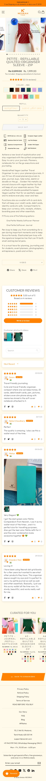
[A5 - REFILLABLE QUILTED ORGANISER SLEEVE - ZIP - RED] (25, 661)
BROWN (17, 89)
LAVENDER (34, 89)
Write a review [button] (23, 320)
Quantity (23, 115)
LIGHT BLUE (40, 89)
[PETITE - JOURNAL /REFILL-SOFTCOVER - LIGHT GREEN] (15, 650)
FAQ (23, 716)
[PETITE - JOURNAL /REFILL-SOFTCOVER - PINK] (4, 650)
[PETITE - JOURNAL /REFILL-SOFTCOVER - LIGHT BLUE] (13, 650)
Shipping (19, 74)
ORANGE (14, 96)
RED (25, 96)
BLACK (11, 89)
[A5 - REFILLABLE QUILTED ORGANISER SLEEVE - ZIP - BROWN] (28, 656)
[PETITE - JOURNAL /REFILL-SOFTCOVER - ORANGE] (7, 652)
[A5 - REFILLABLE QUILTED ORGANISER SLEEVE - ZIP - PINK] (33, 659)
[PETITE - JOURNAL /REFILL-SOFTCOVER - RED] (10, 652)
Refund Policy (23, 693)
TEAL (31, 96)
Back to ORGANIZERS (24, 677)
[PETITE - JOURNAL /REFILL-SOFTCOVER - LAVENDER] (7, 650)
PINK (20, 96)
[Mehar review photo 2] (7, 509)
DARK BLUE (23, 89)
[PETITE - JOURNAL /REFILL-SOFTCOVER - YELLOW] (4, 652)
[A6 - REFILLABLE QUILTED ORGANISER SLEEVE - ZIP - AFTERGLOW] (40, 656)
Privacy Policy (23, 689)
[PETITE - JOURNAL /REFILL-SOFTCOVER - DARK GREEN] (11, 654)
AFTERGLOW (6, 89)
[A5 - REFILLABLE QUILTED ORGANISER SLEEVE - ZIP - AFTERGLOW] (22, 656)
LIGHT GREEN (8, 96)
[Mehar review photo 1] (23, 482)
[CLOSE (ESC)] (23, 35)
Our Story (23, 712)
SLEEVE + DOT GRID (32, 108)
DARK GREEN (28, 89)
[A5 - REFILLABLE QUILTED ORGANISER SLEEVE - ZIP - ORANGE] (30, 659)
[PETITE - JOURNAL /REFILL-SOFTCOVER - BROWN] (13, 652)
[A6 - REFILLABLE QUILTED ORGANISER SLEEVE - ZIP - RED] (43, 661)
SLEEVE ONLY (11, 108)
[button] (16, 79)
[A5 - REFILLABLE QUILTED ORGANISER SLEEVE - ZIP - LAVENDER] (22, 659)
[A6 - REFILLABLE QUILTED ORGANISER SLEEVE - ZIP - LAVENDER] (40, 659)
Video (23, 262)
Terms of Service (23, 700)
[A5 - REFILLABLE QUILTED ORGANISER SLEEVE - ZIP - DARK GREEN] (33, 656)
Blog (23, 719)
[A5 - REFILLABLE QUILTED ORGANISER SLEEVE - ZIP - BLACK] (25, 656)
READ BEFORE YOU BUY (23, 704)
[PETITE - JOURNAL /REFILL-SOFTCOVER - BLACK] (9, 654)
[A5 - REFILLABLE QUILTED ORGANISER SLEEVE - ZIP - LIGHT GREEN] (28, 659)
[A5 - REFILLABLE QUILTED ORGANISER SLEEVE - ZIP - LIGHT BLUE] (25, 659)
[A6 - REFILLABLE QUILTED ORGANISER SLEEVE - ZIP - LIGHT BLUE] (43, 659)
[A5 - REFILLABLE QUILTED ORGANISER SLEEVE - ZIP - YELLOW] (30, 661)
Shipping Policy (23, 697)
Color (23, 85)
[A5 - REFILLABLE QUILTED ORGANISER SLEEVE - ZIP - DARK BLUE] (30, 656)
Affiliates (23, 723)
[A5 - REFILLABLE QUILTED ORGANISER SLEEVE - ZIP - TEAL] (28, 661)
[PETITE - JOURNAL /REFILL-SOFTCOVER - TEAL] (10, 650)
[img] (10, 373)
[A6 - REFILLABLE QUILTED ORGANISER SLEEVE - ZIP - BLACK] (43, 656)
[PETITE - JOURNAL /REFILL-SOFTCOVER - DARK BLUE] (15, 652)
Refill (23, 104)
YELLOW (37, 96)
